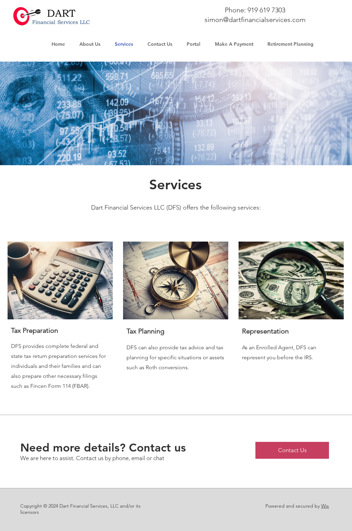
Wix (325, 506)
